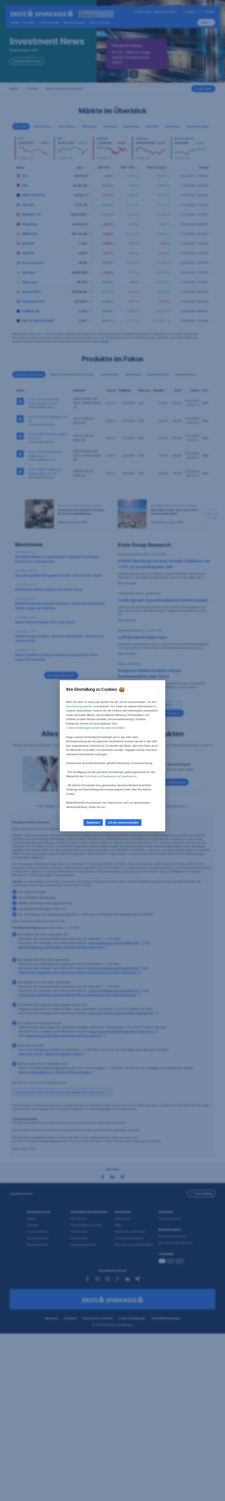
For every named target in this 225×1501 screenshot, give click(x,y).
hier (103, 806)
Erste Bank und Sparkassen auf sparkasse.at (111, 776)
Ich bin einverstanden (123, 822)
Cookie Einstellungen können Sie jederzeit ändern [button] (95, 727)
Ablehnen (93, 822)
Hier (112, 706)
